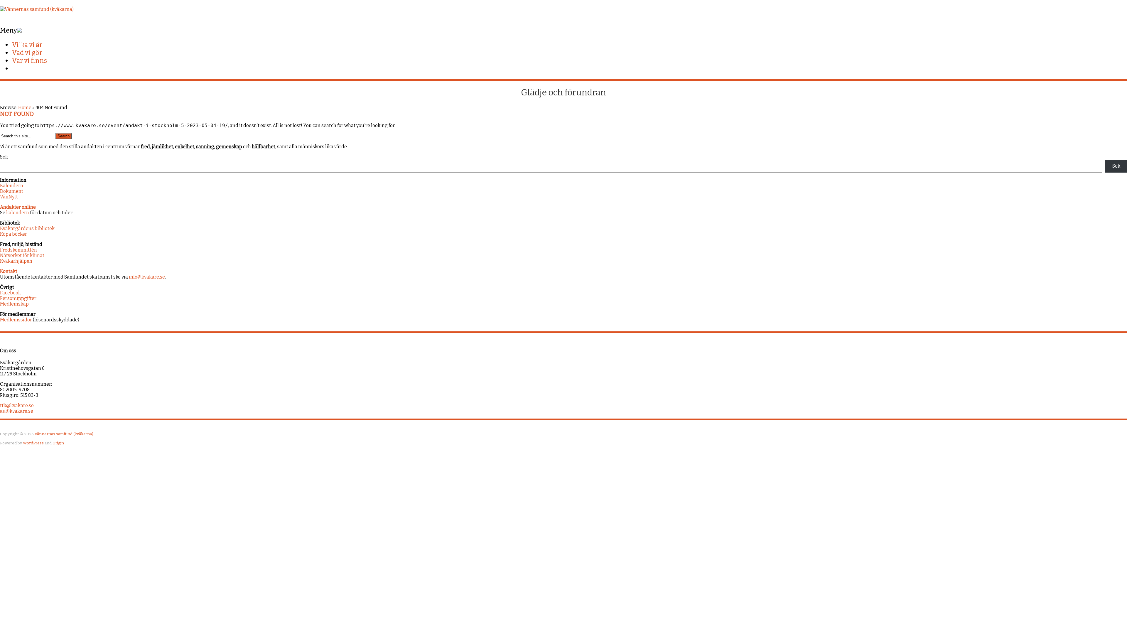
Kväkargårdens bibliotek (27, 228)
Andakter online (18, 207)
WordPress (33, 443)
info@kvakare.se (147, 277)
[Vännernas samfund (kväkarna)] (37, 9)
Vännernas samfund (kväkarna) (64, 433)
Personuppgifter (18, 298)
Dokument (11, 191)
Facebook (10, 293)
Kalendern (11, 185)
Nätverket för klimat (22, 255)
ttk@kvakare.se (17, 405)
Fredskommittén (18, 250)
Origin (58, 443)
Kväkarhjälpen (16, 261)
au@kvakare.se (16, 411)
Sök (4, 157)
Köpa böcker (13, 234)
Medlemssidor (16, 320)
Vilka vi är (27, 45)
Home (24, 107)
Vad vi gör (27, 53)
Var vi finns (29, 61)
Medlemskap (14, 304)
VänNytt (9, 197)
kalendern (17, 212)
